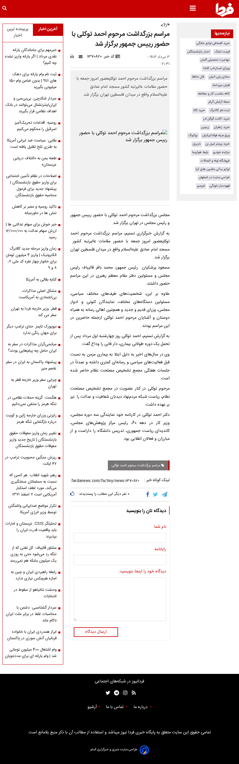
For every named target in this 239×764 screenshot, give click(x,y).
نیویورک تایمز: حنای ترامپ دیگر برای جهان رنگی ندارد (31, 329)
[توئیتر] (106, 693)
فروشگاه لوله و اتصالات (215, 161)
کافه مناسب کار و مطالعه (214, 94)
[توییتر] (155, 494)
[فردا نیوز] (225, 9)
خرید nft (199, 110)
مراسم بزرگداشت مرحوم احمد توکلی (136, 465)
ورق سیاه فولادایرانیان (216, 135)
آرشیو (92, 707)
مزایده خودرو (221, 152)
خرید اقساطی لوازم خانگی (213, 43)
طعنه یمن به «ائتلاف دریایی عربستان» (35, 161)
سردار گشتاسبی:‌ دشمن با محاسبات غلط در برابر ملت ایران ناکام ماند (31, 614)
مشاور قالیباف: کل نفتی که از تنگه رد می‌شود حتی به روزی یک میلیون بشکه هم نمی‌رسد (33, 554)
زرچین (205, 127)
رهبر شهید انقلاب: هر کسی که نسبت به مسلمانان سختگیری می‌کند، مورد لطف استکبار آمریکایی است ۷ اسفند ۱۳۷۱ (33, 485)
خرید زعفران (222, 127)
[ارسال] (82, 56)
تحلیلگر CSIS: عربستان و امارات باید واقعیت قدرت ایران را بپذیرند (31, 530)
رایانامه (160, 549)
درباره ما (141, 707)
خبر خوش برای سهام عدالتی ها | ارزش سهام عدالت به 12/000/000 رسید (31, 231)
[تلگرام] (165, 494)
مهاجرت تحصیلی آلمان (215, 60)
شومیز (201, 186)
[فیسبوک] (149, 494)
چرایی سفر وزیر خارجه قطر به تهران (34, 383)
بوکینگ (193, 135)
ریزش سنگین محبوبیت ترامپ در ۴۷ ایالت (31, 460)
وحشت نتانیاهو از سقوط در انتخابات (35, 593)
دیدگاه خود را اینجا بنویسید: (142, 572)
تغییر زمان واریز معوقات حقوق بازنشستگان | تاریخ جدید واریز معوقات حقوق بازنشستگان (33, 439)
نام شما (160, 527)
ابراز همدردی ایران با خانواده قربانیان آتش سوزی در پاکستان (32, 635)
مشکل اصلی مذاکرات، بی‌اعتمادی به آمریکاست (38, 294)
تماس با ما (115, 707)
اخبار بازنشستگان (198, 52)
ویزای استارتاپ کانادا (216, 68)
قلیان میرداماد (221, 85)
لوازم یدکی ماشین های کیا (213, 169)
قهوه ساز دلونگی (220, 186)
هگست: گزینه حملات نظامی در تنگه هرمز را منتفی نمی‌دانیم (32, 401)
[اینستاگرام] (123, 693)
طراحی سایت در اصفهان (214, 177)
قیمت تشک (222, 52)
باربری (197, 144)
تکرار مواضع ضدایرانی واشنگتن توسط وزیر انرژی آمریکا (32, 509)
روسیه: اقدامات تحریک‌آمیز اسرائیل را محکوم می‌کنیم (36, 126)
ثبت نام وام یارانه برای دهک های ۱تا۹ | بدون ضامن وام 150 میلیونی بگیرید (33, 80)
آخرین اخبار (47, 29)
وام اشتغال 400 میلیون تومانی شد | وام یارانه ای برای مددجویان (31, 652)
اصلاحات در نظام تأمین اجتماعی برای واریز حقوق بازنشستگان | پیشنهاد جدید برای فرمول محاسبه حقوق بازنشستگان (31, 186)
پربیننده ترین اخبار (17, 32)
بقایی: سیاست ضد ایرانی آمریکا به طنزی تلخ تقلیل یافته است (32, 143)
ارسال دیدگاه (96, 631)
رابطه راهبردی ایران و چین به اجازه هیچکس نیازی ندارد (34, 575)
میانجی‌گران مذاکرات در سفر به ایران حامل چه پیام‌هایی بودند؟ (32, 347)
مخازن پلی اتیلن (219, 77)
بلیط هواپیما (200, 152)
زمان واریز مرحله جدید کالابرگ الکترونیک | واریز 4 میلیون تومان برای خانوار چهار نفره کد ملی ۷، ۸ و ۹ (31, 258)
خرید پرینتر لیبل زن (217, 144)
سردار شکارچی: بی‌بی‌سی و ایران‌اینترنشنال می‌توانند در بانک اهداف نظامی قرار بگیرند (31, 105)
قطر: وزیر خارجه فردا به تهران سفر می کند (34, 312)
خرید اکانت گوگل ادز (216, 119)
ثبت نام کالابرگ (220, 110)
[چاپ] (74, 56)
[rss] (132, 693)
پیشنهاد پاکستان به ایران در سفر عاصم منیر (31, 365)
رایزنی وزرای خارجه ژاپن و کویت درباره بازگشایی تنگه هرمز (31, 418)
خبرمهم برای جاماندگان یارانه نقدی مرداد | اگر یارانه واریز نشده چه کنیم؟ (31, 56)
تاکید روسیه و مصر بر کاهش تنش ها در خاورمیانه (34, 210)
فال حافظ (198, 77)
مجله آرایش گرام (219, 102)
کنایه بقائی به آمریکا (41, 279)
